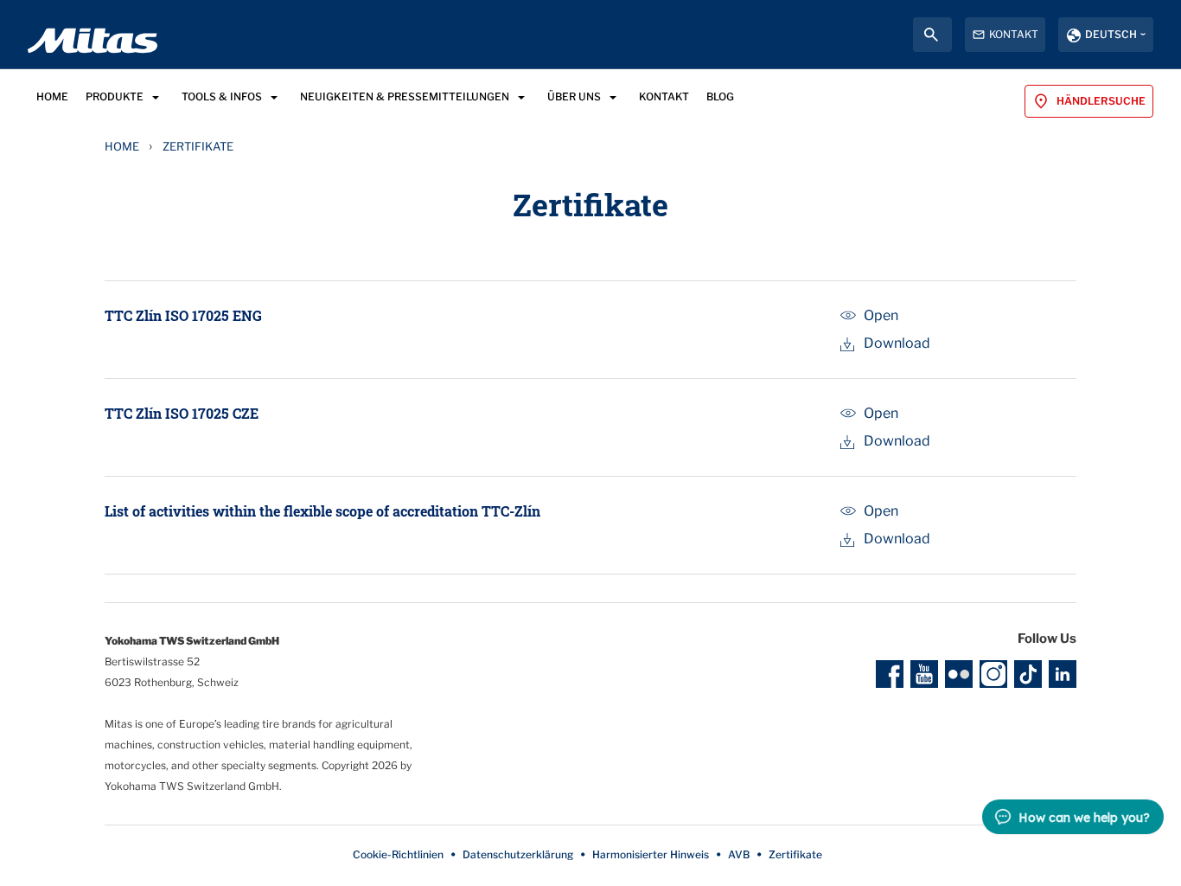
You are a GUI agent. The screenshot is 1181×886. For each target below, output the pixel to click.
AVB (739, 854)
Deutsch (1111, 34)
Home (122, 146)
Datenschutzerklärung (518, 854)
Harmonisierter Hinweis (650, 854)
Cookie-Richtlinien (398, 854)
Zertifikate (795, 854)
